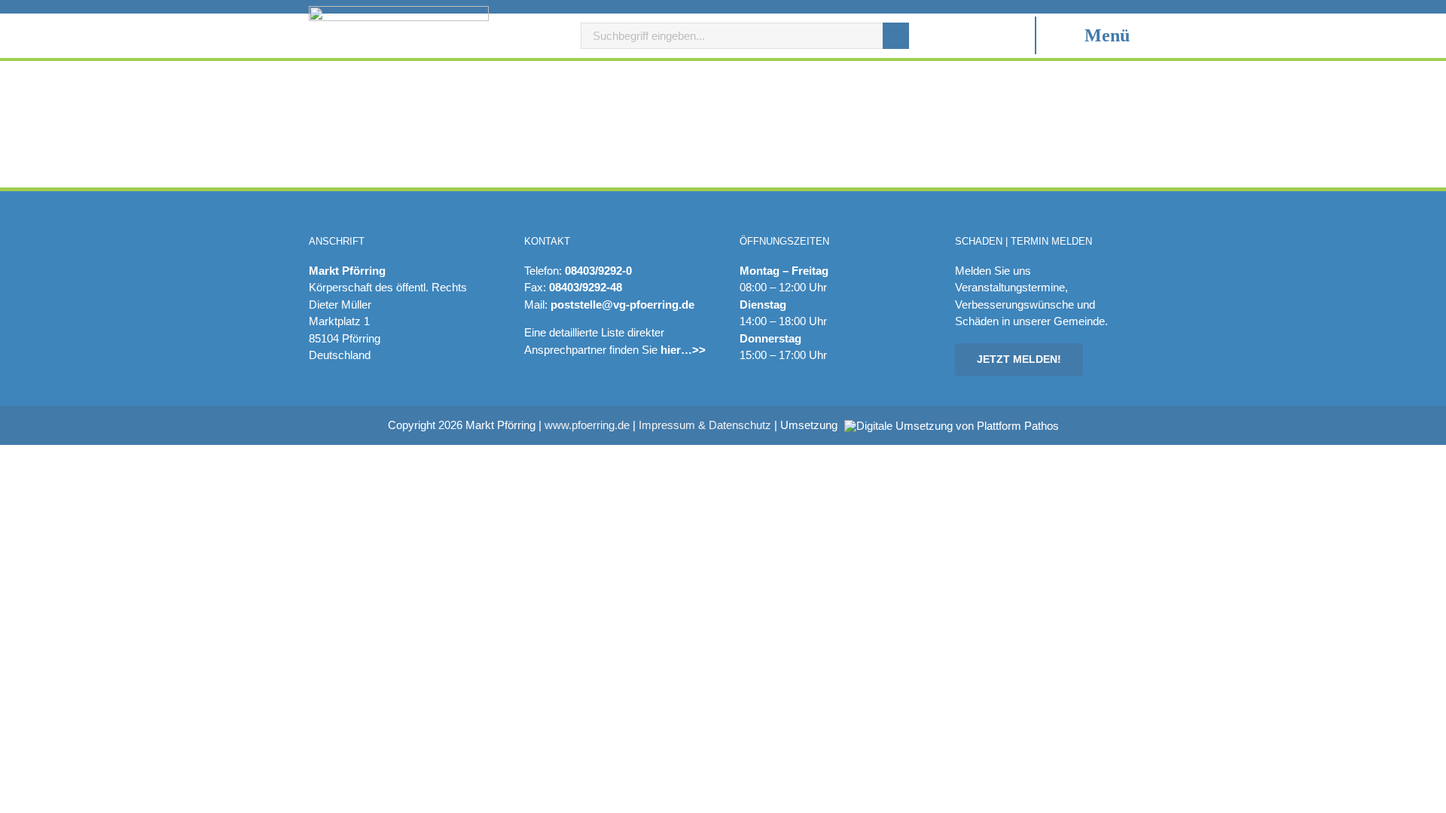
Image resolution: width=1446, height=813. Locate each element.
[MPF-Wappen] (399, 11)
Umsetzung (810, 425)
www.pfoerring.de (587, 425)
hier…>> (683, 349)
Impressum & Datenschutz (705, 425)
